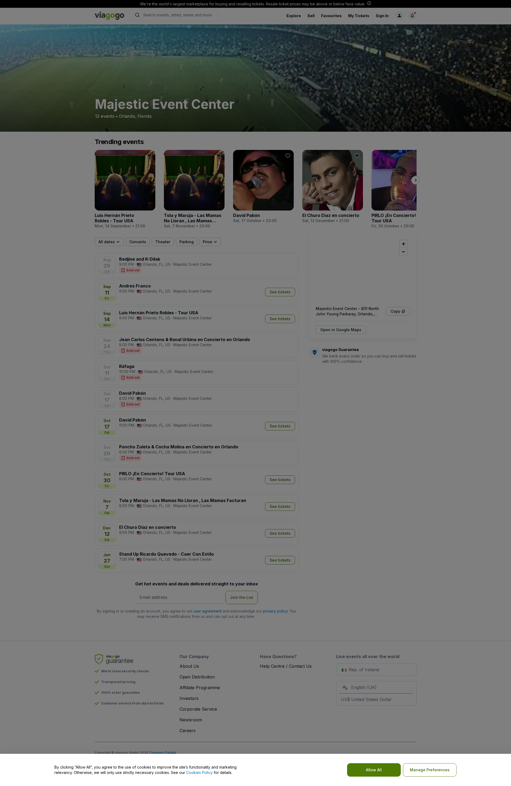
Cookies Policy (199, 772)
